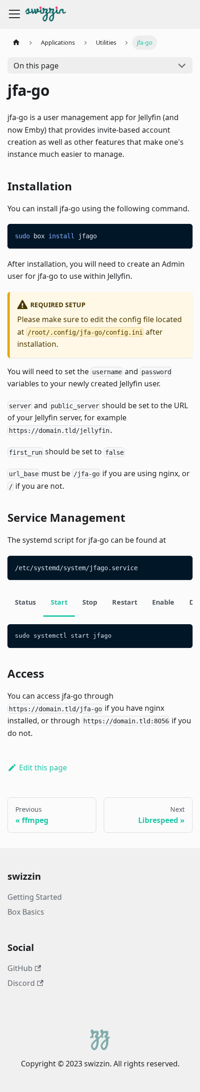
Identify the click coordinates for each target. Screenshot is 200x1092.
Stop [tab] (89, 602)
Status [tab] (25, 602)
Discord (21, 983)
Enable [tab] (163, 602)
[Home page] (16, 42)
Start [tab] (59, 602)
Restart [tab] (124, 602)
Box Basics (25, 912)
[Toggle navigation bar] (14, 14)
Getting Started (34, 897)
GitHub (20, 968)
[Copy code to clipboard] (181, 235)
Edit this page (43, 767)
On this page (36, 66)
